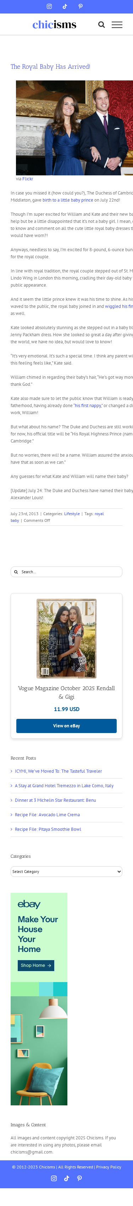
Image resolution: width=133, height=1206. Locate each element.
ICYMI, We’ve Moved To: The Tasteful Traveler (58, 771)
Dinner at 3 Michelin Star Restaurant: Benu (55, 800)
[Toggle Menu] (117, 25)
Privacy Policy (108, 1167)
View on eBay (66, 726)
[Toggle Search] (101, 24)
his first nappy (88, 405)
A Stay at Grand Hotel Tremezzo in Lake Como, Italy (64, 786)
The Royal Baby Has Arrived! (50, 67)
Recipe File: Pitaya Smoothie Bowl (48, 829)
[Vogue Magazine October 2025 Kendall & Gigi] (66, 638)
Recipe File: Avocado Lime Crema (47, 815)
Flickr (27, 179)
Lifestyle (72, 513)
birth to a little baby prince (68, 200)
